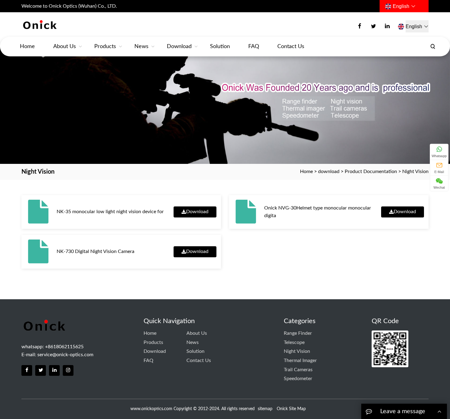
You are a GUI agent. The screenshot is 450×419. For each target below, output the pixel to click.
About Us (64, 46)
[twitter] (373, 26)
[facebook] (359, 26)
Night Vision (415, 171)
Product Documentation (371, 171)
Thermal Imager (300, 360)
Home (27, 46)
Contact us (290, 46)
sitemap (265, 409)
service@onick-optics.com (65, 354)
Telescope (294, 342)
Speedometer (298, 378)
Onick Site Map (291, 409)
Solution (220, 46)
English (401, 6)
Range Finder (298, 333)
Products (105, 46)
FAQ (253, 46)
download (179, 46)
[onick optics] (57, 25)
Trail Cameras (298, 369)
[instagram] (68, 370)
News (141, 46)
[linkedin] (387, 26)
